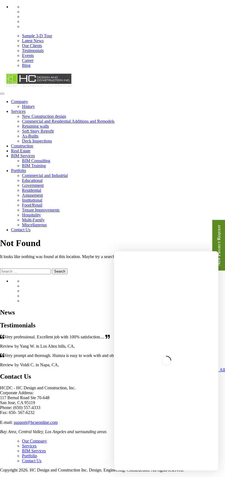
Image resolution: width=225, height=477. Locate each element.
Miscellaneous (34, 224)
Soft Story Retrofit (38, 131)
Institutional (32, 200)
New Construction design (44, 116)
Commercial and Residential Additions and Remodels (68, 121)
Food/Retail (32, 205)
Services (18, 111)
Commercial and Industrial (45, 175)
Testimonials (33, 50)
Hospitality (31, 215)
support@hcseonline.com (36, 422)
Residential (31, 190)
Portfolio (18, 170)
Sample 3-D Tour (37, 35)
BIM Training (34, 165)
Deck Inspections (37, 141)
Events (28, 55)
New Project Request (218, 245)
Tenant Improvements (41, 210)
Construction (22, 146)
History (28, 106)
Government (33, 185)
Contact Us (20, 229)
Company (19, 101)
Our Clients (32, 45)
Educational (32, 180)
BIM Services (23, 155)
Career (27, 60)
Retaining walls (35, 126)
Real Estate (20, 150)
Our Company (34, 441)
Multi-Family (33, 220)
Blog (26, 65)
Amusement (32, 195)
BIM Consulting (36, 160)
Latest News (33, 40)
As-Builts (30, 136)
